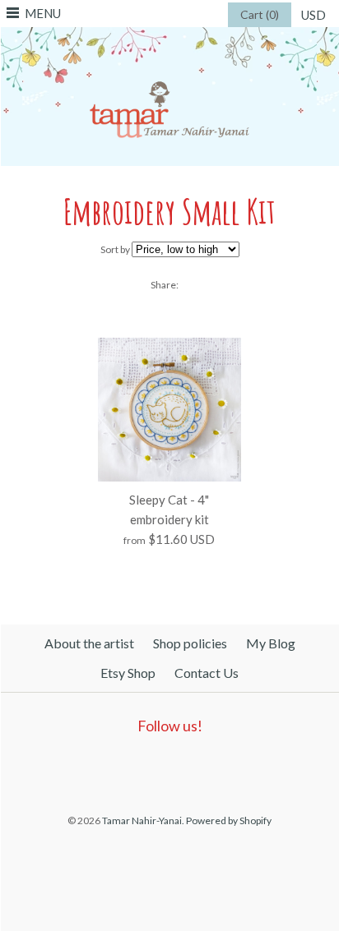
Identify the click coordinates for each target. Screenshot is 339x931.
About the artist (89, 643)
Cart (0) (259, 14)
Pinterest (164, 768)
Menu (43, 13)
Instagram (202, 768)
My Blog (270, 643)
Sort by (115, 249)
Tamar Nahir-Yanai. (143, 820)
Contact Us (206, 672)
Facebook (127, 768)
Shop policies (190, 643)
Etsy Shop (128, 672)
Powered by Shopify (229, 820)
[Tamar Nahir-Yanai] (169, 37)
